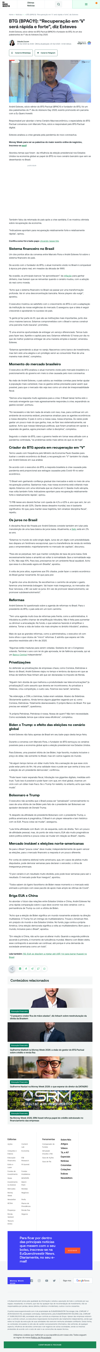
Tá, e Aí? (65, 1152)
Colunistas (66, 1165)
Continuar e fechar (50, 1345)
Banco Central (20, 654)
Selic (74, 529)
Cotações (65, 1169)
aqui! (24, 145)
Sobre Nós (66, 1139)
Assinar (72, 1251)
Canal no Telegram (48, 53)
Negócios (25, 1193)
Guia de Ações (48, 1158)
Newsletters (66, 1178)
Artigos (64, 1144)
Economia (25, 1151)
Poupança (11, 1210)
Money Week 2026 (17, 1282)
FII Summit (25, 1164)
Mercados (11, 1189)
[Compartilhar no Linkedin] (20, 968)
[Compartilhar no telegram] (32, 968)
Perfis (23, 1199)
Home (11, 15)
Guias (10, 1178)
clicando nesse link (49, 241)
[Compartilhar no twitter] (38, 968)
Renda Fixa (25, 1210)
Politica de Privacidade (41, 1337)
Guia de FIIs (46, 1162)
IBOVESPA (25, 1178)
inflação (68, 276)
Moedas (24, 1189)
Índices (64, 1173)
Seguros (24, 1214)
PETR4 (10, 1203)
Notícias (19, 15)
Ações (10, 1144)
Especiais (65, 1156)
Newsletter (12, 1199)
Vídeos (64, 1148)
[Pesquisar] (58, 4)
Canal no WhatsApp (23, 53)
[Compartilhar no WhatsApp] (44, 968)
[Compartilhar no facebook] (26, 968)
